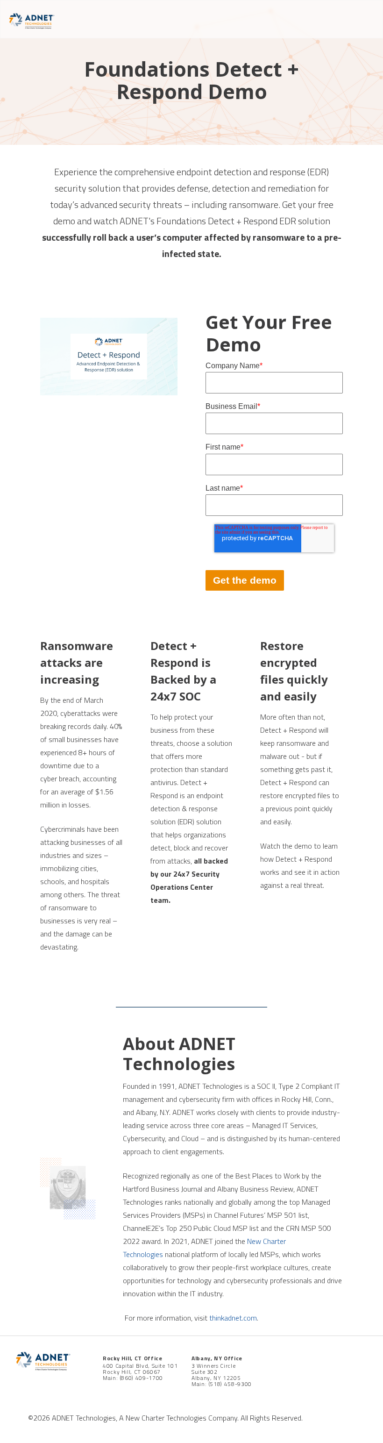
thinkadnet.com (233, 1317)
